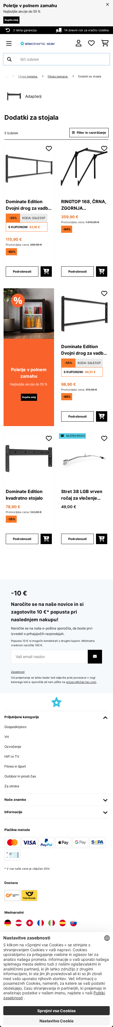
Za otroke (11, 786)
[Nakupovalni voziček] (105, 43)
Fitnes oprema (28, 76)
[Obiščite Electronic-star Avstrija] (18, 923)
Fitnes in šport (15, 766)
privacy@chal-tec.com (81, 682)
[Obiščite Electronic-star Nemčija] (7, 923)
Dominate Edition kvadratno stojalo (24, 495)
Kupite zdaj (11, 19)
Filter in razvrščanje (91, 133)
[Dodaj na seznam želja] (49, 148)
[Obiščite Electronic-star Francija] (40, 923)
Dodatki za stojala (90, 76)
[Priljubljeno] (91, 43)
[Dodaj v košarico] (46, 271)
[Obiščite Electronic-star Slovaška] (73, 923)
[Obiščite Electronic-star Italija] (51, 923)
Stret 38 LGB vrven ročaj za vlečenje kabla (81, 495)
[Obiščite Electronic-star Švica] (29, 923)
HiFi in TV (11, 756)
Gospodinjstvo (15, 727)
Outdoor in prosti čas (20, 776)
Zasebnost (18, 671)
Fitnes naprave (58, 76)
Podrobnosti (22, 271)
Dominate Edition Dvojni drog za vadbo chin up (28, 205)
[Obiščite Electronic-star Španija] (62, 923)
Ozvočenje (12, 747)
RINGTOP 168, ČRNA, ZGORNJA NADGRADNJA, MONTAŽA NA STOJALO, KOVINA (83, 205)
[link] (29, 168)
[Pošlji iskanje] (9, 59)
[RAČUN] (78, 43)
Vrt (6, 737)
